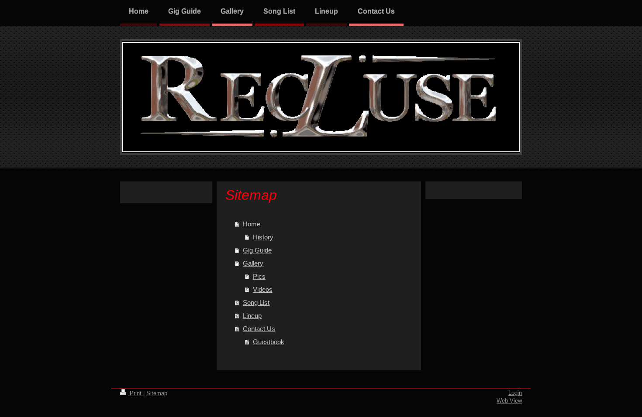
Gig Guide (257, 250)
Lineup (252, 315)
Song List (256, 302)
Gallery (253, 263)
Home (251, 224)
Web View (509, 400)
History (263, 237)
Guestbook (268, 341)
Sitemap (156, 393)
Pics (259, 276)
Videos (263, 289)
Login (515, 393)
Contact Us (259, 328)
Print (135, 393)
